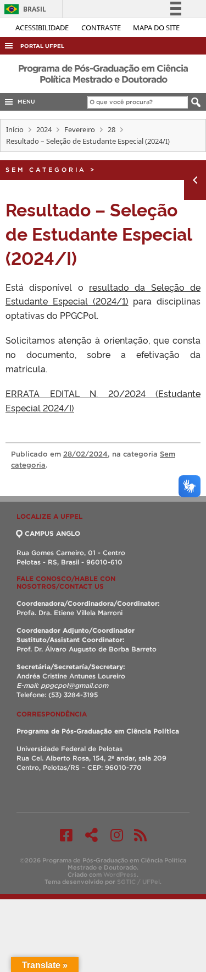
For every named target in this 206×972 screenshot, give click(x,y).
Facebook (66, 835)
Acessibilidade (42, 27)
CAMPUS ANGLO (52, 533)
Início (15, 129)
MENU (24, 102)
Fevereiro (79, 129)
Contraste (102, 27)
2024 (44, 129)
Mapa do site (156, 27)
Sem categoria (45, 169)
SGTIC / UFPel (138, 881)
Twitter (91, 835)
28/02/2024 (85, 454)
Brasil (23, 9)
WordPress (120, 874)
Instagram (116, 835)
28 (111, 129)
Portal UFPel (42, 46)
